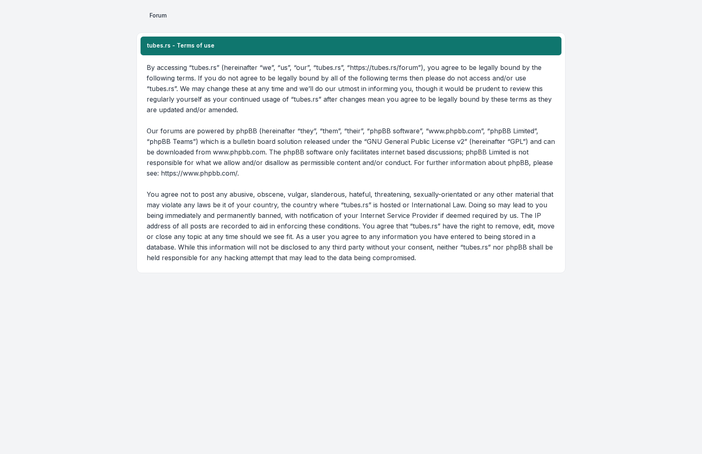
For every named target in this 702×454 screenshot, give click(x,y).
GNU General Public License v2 (415, 141)
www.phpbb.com (239, 152)
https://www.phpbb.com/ (199, 173)
